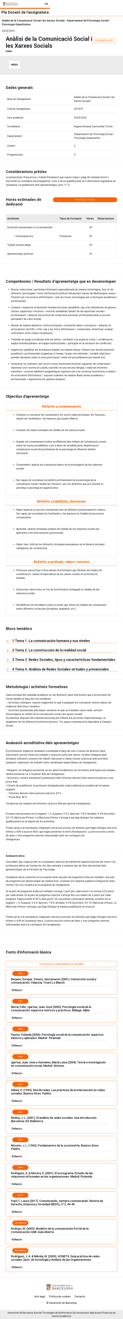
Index (14, 64)
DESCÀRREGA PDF (104, 40)
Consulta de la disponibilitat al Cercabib (61, 964)
